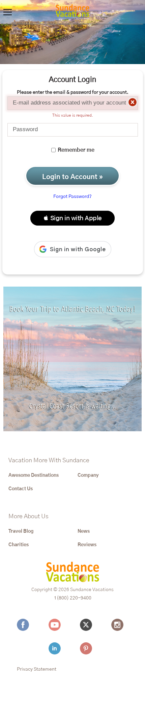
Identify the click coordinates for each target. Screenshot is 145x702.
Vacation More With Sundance (48, 461)
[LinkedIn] (56, 648)
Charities (18, 545)
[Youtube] (56, 625)
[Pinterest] (87, 648)
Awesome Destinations (33, 475)
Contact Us (20, 489)
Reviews (87, 545)
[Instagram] (119, 625)
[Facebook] (24, 625)
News (84, 531)
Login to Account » (72, 177)
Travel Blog (20, 531)
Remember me (75, 150)
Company (88, 475)
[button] (72, 218)
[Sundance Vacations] (72, 12)
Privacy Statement (36, 669)
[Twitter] (87, 625)
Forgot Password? (72, 196)
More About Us (28, 517)
